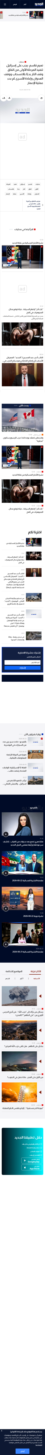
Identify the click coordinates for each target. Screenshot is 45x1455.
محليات (38, 472)
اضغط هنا (39, 1445)
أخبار (25, 4)
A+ (3, 98)
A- (9, 98)
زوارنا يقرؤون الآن (32, 734)
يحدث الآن (24, 405)
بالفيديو (34, 807)
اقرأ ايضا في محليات (23, 229)
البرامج (15, 4)
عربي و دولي (37, 435)
